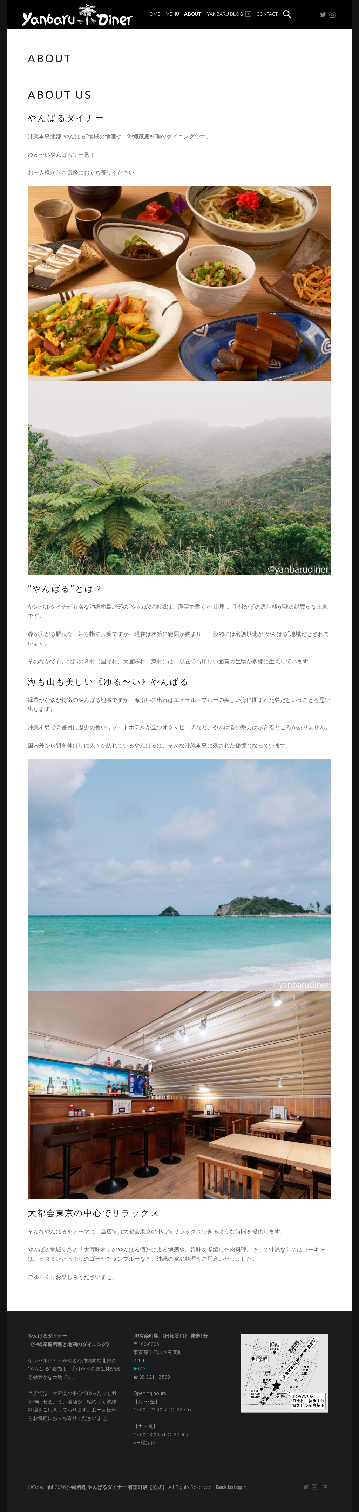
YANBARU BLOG (225, 14)
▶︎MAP (141, 1368)
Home (153, 14)
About (193, 14)
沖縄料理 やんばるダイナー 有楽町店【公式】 (117, 1487)
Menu (172, 14)
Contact (267, 14)
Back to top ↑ (231, 1487)
